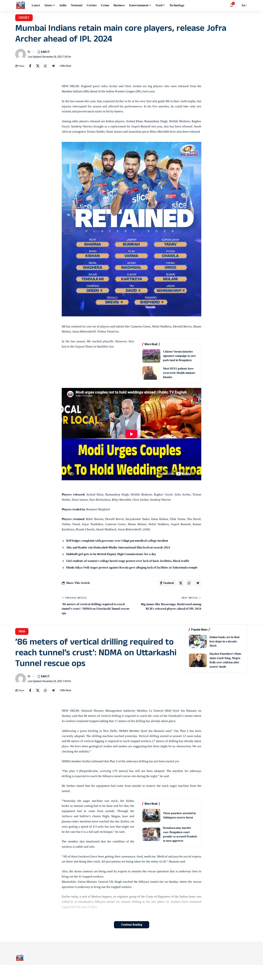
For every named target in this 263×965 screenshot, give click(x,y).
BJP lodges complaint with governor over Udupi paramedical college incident (117, 540)
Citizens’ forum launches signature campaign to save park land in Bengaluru (179, 356)
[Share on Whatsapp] (45, 65)
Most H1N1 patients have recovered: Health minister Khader (179, 373)
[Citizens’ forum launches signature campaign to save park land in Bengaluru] (151, 356)
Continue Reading (131, 924)
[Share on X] (37, 65)
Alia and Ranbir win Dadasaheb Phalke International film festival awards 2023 (118, 547)
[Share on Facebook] (30, 65)
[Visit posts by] (20, 54)
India (22, 631)
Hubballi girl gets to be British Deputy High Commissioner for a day (111, 554)
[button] (237, 5)
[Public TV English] (20, 5)
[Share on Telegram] (53, 65)
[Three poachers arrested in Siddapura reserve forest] (151, 815)
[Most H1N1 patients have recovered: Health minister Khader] (151, 373)
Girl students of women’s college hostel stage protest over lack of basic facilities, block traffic (127, 561)
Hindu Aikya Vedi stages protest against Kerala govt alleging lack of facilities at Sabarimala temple (132, 567)
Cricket (24, 17)
